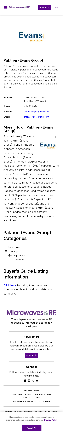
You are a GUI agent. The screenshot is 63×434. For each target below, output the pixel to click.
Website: (8, 111)
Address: (8, 97)
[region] (31, 423)
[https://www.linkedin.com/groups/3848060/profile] (29, 380)
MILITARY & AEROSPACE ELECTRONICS (31, 401)
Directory (13, 251)
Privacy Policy (51, 412)
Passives (19, 259)
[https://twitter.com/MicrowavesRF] (33, 380)
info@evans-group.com (36, 117)
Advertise (18, 412)
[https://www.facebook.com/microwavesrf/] (25, 380)
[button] (6, 7)
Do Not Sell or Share (33, 412)
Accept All (31, 428)
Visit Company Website (36, 111)
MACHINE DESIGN (43, 394)
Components (18, 255)
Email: (7, 117)
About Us (8, 412)
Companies (14, 247)
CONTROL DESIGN (31, 398)
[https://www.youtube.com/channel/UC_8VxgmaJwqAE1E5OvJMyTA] (36, 380)
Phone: (7, 106)
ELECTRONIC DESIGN (21, 394)
